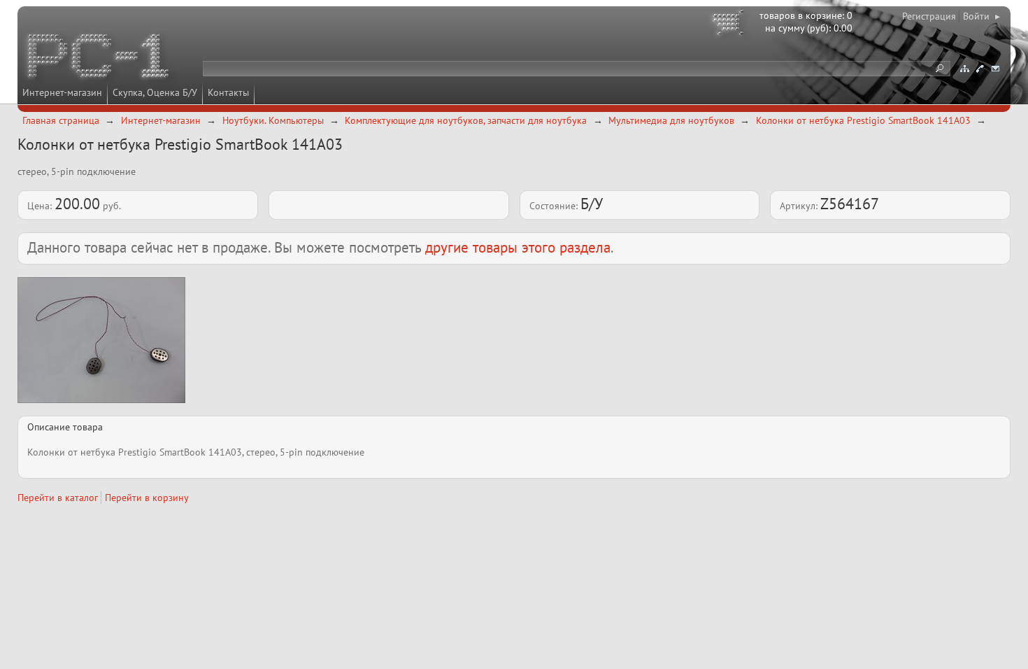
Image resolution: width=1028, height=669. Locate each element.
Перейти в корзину (147, 497)
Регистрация (929, 16)
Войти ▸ (981, 16)
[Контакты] (979, 68)
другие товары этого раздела (518, 247)
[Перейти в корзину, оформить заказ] (730, 24)
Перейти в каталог (57, 497)
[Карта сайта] (964, 68)
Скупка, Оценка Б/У (155, 92)
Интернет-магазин (62, 92)
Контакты (228, 92)
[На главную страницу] (99, 58)
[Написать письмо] (995, 68)
